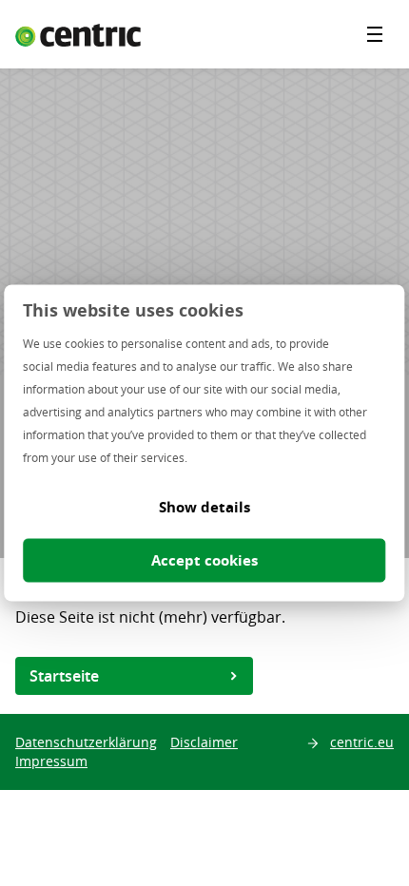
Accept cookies (204, 560)
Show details (204, 507)
